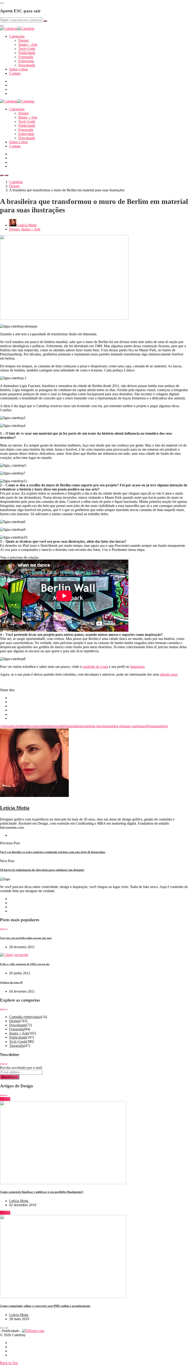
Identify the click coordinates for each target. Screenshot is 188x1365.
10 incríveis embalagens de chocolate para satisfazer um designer (42, 870)
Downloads (26, 65)
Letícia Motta (27, 225)
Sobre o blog (18, 69)
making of (115, 726)
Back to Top (9, 1363)
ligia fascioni (98, 726)
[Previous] (2, 1328)
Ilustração (82, 726)
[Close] (2, 3)
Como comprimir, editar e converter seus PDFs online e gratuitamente (45, 1306)
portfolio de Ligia (95, 667)
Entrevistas (26, 61)
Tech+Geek (26, 49)
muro (142, 726)
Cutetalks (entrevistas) (25, 1017)
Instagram (137, 667)
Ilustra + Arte (27, 44)
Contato (15, 73)
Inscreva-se (9, 1077)
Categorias (17, 36)
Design (23, 40)
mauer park (130, 726)
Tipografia (16, 1046)
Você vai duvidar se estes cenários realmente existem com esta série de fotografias (52, 852)
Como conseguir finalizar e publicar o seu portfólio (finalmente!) (41, 1192)
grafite (60, 726)
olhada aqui (168, 674)
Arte (18, 726)
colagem (36, 726)
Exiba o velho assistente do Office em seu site (25, 964)
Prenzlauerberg (157, 726)
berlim (25, 726)
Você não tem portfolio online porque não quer (26, 938)
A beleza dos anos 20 (11, 982)
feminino (49, 726)
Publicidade (26, 53)
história (70, 726)
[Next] (6, 1328)
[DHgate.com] (33, 1331)
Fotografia (25, 57)
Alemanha (7, 726)
